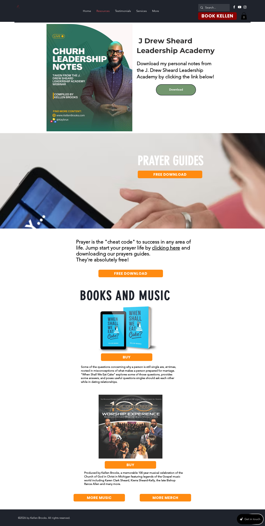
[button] (244, 16)
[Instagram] (245, 7)
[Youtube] (240, 7)
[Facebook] (234, 7)
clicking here (166, 248)
